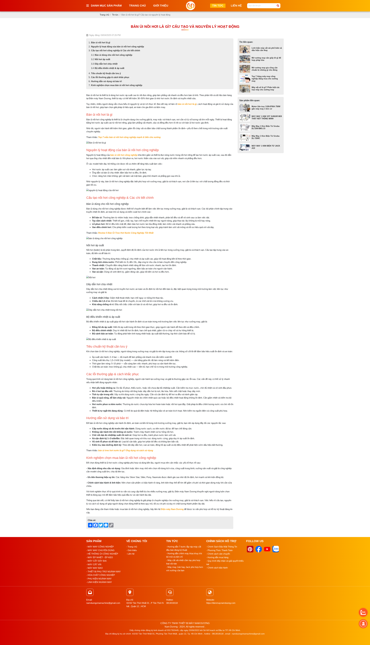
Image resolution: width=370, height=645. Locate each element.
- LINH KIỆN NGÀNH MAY (99, 582)
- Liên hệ (130, 554)
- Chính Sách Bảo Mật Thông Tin (221, 546)
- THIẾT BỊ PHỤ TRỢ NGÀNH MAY (103, 571)
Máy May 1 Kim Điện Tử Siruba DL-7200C (265, 137)
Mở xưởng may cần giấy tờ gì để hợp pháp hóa (266, 59)
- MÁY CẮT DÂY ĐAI (96, 561)
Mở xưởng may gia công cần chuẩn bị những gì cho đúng (265, 69)
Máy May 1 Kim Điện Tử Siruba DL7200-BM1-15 (265, 127)
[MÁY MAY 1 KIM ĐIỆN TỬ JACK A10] (244, 147)
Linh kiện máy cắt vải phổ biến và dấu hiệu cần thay (267, 49)
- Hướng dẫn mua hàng (217, 557)
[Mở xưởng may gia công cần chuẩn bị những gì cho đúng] (244, 69)
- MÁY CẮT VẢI (93, 564)
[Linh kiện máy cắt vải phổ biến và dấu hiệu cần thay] (244, 49)
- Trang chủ (131, 546)
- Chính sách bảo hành (217, 567)
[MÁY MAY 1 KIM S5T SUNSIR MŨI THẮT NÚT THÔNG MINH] (244, 117)
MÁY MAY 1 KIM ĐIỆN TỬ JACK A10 (266, 147)
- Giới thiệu (131, 550)
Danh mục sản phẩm (106, 5)
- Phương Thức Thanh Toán (219, 550)
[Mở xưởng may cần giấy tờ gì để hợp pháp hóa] (244, 59)
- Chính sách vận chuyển (218, 554)
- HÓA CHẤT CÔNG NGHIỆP (100, 575)
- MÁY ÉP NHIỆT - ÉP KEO (99, 557)
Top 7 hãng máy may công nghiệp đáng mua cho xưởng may (265, 78)
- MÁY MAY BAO (94, 568)
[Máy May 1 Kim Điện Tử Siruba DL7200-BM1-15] (244, 127)
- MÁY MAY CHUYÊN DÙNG (100, 550)
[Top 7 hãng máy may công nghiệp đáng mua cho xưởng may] (244, 79)
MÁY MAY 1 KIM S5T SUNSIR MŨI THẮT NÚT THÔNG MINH (267, 117)
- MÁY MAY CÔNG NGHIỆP (100, 546)
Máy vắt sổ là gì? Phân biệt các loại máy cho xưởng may (266, 88)
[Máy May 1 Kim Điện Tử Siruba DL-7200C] (244, 137)
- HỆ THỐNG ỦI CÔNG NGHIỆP (102, 554)
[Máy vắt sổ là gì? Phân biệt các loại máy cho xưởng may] (244, 89)
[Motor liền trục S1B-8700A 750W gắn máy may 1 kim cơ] (244, 108)
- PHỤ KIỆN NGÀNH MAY (99, 578)
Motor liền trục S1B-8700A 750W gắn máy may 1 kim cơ (266, 107)
